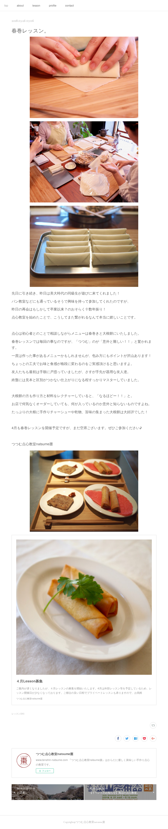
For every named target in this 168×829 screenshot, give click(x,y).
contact (69, 5)
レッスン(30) (18, 713)
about (20, 5)
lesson (36, 5)
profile (52, 5)
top (6, 5)
